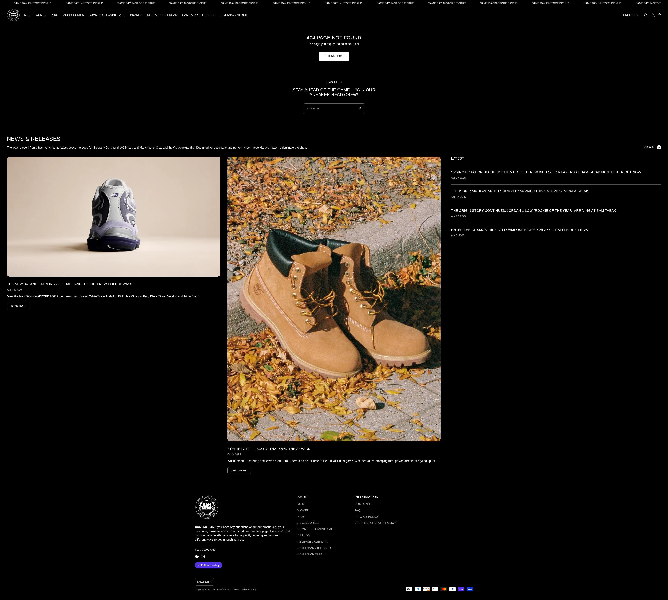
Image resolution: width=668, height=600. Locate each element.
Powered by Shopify (245, 589)
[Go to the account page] (652, 15)
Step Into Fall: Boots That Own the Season (269, 449)
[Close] (662, 267)
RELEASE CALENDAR (312, 541)
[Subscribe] (659, 323)
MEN (300, 504)
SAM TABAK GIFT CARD (314, 548)
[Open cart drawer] (659, 15)
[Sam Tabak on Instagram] (203, 556)
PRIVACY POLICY (367, 516)
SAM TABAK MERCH (311, 554)
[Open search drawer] (645, 15)
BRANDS (303, 535)
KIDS (300, 516)
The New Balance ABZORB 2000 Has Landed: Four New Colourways (69, 284)
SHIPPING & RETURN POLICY (375, 522)
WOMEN (303, 510)
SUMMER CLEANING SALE (316, 529)
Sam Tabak (222, 589)
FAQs (358, 510)
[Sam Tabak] (13, 15)
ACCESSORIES (308, 522)
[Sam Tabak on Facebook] (197, 556)
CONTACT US (364, 504)
